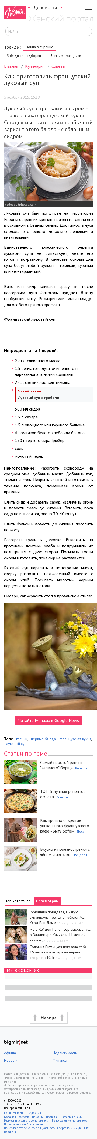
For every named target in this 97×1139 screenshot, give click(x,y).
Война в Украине (39, 46)
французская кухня (75, 738)
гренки (21, 738)
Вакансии (10, 1132)
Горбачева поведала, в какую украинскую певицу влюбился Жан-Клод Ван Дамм (59, 917)
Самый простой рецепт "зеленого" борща (61, 765)
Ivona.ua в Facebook (16, 1117)
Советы (58, 66)
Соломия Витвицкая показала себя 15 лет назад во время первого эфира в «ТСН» (58, 952)
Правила (51, 1117)
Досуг (81, 831)
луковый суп (16, 743)
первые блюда (43, 738)
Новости (11, 1060)
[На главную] (60, 19)
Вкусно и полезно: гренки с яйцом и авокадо (65, 851)
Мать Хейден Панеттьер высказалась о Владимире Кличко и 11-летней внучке (60, 935)
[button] (48, 1018)
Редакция (34, 1113)
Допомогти (45, 7)
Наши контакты (14, 1113)
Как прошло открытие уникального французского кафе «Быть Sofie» (64, 826)
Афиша (10, 1052)
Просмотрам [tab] (47, 901)
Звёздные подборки (24, 55)
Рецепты (81, 768)
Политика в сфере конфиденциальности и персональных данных (46, 1128)
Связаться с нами (71, 1117)
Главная (11, 66)
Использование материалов (69, 1120)
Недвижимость (65, 1052)
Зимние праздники (66, 55)
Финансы (60, 1060)
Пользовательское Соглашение (23, 1124)
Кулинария (34, 66)
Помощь (37, 1117)
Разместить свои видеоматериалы (26, 1120)
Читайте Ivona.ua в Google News (48, 720)
